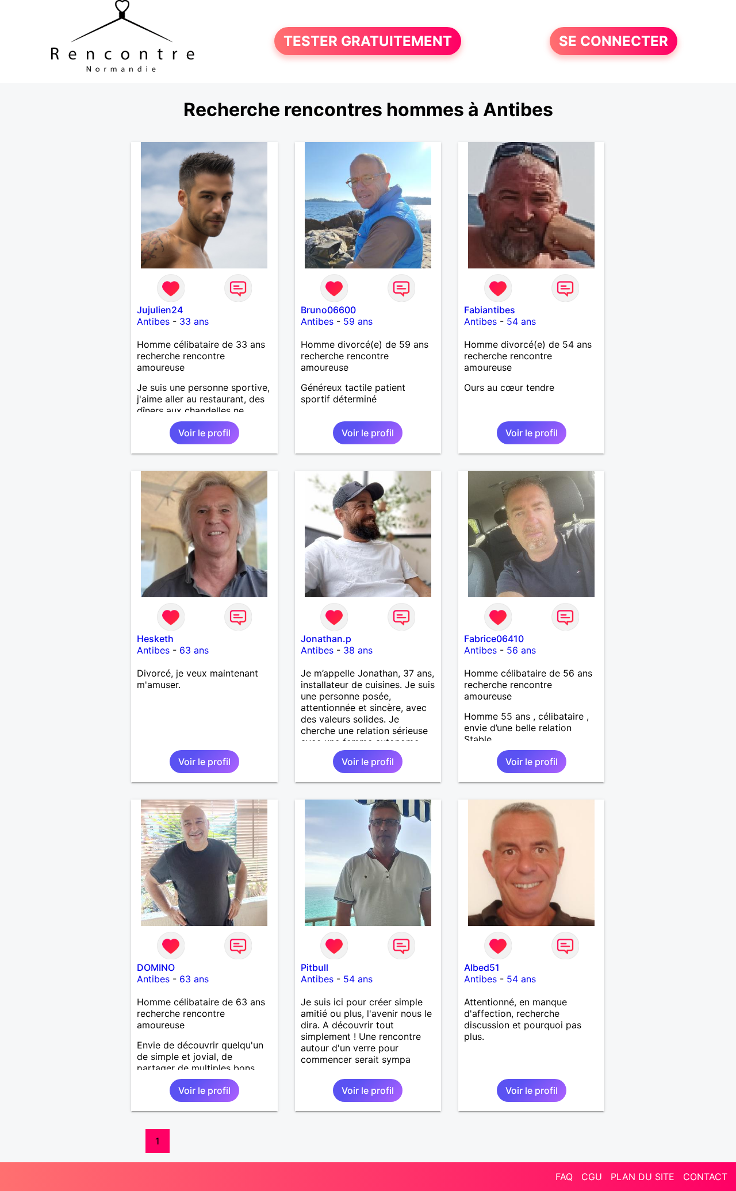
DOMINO (156, 967)
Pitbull (314, 967)
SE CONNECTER (613, 41)
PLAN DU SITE (642, 1176)
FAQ (564, 1176)
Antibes (153, 321)
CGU (591, 1176)
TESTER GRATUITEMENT (367, 41)
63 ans (194, 650)
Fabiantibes (489, 310)
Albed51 (482, 967)
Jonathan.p (326, 638)
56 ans (521, 650)
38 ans (358, 650)
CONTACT (705, 1176)
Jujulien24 (160, 310)
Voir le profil (204, 433)
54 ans (521, 321)
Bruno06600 (328, 310)
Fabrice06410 (494, 638)
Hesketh (155, 638)
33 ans (194, 321)
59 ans (358, 321)
